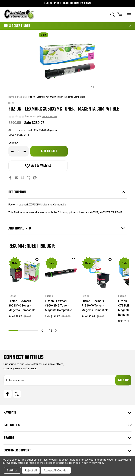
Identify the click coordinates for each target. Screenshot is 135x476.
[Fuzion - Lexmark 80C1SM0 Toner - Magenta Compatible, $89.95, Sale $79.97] (24, 273)
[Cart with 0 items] (120, 14)
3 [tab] (33, 330)
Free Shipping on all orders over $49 (67, 3)
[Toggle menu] (129, 14)
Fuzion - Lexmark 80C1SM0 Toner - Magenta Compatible (21, 305)
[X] (28, 177)
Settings (12, 470)
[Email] (16, 177)
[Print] (22, 177)
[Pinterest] (35, 177)
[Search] (112, 14)
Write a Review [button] (49, 116)
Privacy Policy (96, 462)
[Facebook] (10, 177)
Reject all (31, 470)
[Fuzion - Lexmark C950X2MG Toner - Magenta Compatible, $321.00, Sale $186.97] (61, 273)
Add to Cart (24, 284)
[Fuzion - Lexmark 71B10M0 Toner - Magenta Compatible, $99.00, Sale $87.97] (98, 273)
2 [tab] (23, 330)
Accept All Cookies (56, 470)
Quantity (13, 142)
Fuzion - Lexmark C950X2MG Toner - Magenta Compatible (58, 305)
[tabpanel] (24, 289)
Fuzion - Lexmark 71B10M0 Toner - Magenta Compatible (95, 305)
